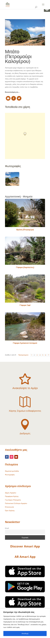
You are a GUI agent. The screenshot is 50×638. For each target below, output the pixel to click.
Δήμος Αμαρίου (10, 493)
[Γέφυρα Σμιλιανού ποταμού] (25, 326)
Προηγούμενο (23, 355)
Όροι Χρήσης (10, 510)
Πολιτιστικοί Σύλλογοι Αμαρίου (16, 503)
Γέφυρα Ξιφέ (25, 305)
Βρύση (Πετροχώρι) (25, 229)
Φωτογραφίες (10, 474)
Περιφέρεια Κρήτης (12, 496)
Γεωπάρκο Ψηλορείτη (13, 500)
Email (7, 528)
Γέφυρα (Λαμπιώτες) (25, 267)
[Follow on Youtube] (16, 457)
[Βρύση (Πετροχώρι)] (25, 213)
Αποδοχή (25, 633)
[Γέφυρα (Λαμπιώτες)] (25, 251)
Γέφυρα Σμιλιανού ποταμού (25, 343)
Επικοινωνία (9, 507)
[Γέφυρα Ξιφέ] (25, 288)
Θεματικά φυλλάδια (12, 471)
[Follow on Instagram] (11, 457)
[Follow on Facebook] (7, 457)
